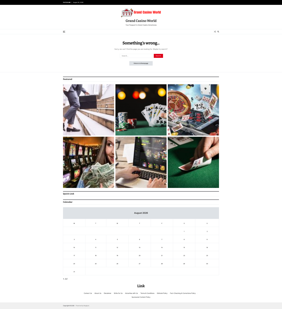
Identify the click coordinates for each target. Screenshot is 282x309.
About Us (98, 293)
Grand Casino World (141, 20)
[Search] (218, 31)
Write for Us (118, 293)
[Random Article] (215, 32)
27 (139, 263)
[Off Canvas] (64, 31)
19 (117, 255)
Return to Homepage (141, 63)
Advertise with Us (131, 293)
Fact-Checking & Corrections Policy (183, 293)
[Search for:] (136, 56)
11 (95, 247)
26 (117, 263)
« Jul (65, 279)
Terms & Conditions (147, 293)
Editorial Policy (162, 293)
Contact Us (88, 293)
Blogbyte (86, 305)
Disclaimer (107, 293)
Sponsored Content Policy (141, 297)
